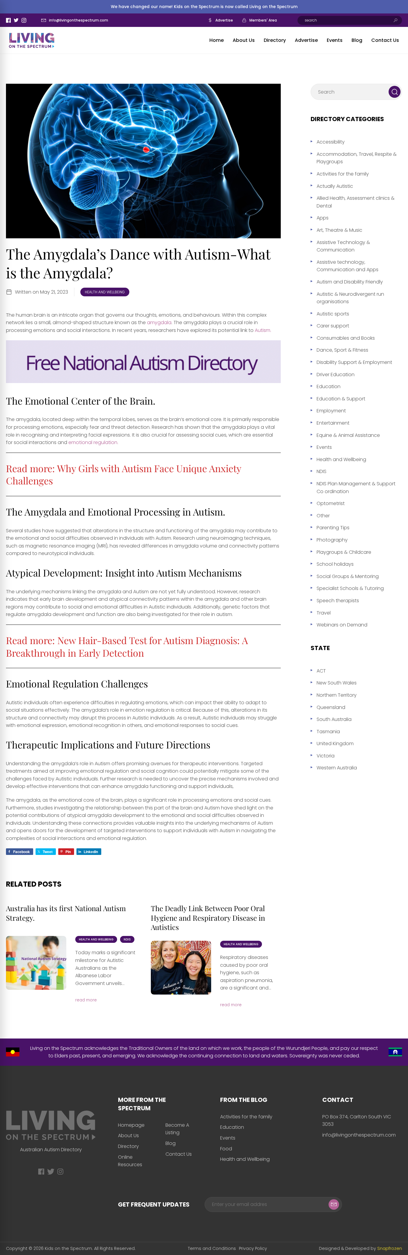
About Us (244, 40)
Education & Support (341, 398)
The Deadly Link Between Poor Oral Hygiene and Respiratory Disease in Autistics (208, 917)
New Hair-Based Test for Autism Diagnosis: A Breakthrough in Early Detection (127, 646)
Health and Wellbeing (105, 292)
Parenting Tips (333, 527)
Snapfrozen (389, 1248)
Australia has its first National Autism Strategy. (66, 912)
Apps (323, 217)
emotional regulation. (93, 442)
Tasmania (328, 731)
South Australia (334, 719)
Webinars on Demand (342, 624)
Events (335, 40)
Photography (332, 539)
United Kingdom (335, 743)
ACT (321, 670)
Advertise (224, 20)
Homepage (131, 1125)
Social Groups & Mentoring (348, 576)
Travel (324, 612)
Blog (357, 40)
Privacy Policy (253, 1248)
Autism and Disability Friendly (350, 281)
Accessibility (331, 141)
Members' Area (263, 20)
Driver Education (336, 374)
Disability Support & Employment (354, 362)
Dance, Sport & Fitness (342, 350)
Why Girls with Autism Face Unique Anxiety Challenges (123, 474)
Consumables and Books (346, 338)
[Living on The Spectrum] (31, 40)
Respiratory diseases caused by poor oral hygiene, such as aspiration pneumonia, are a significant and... (246, 972)
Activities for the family (343, 173)
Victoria (326, 755)
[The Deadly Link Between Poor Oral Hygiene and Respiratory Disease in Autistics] (181, 968)
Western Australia (337, 767)
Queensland (331, 707)
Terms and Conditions (212, 1248)
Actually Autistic (335, 186)
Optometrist (331, 503)
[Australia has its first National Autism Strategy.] (36, 963)
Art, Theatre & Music (339, 230)
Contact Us (385, 40)
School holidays (335, 564)
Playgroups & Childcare (344, 552)
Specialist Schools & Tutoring (350, 588)
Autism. (262, 330)
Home (216, 40)
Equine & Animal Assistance (348, 435)
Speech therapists (338, 600)
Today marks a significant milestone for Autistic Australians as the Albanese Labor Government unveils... (105, 967)
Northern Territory (337, 695)
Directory (275, 40)
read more (86, 1000)
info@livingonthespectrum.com (78, 20)
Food (226, 1148)
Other (323, 515)
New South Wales (337, 682)
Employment (331, 410)
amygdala (159, 322)
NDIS (127, 939)
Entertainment (333, 423)
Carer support (333, 325)
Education (328, 386)
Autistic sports (333, 313)
